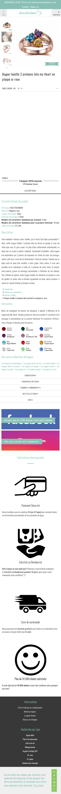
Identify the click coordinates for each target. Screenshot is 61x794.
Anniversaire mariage (30, 762)
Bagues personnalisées (12, 292)
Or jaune (30, 758)
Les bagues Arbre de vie (32, 363)
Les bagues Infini (49, 363)
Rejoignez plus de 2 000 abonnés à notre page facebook (28, 420)
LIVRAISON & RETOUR (30, 381)
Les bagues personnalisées (12, 363)
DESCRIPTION (30, 190)
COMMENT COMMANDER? (29, 387)
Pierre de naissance (30, 739)
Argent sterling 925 (30, 751)
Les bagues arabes (47, 366)
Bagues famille (10, 295)
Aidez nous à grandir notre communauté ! (21, 441)
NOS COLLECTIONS (30, 393)
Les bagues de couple (30, 366)
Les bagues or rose (49, 369)
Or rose (30, 755)
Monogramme (30, 747)
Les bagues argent (34, 369)
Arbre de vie (30, 743)
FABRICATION (29, 375)
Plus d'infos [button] (39, 785)
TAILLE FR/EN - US (7, 88)
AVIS (29, 399)
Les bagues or (20, 369)
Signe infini (30, 735)
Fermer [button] (54, 780)
